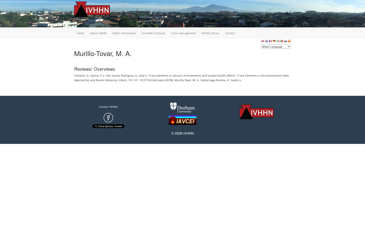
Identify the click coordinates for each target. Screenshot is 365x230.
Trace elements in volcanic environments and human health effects (192, 75)
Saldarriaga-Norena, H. (214, 80)
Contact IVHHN (108, 107)
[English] (262, 42)
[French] (270, 42)
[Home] (98, 9)
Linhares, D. (81, 75)
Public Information (124, 33)
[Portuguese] (281, 42)
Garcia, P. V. (97, 75)
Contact (230, 33)
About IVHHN (98, 33)
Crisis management (183, 33)
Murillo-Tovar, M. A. (187, 80)
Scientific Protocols (153, 33)
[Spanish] (289, 42)
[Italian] (277, 42)
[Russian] (285, 42)
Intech (123, 80)
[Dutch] (266, 42)
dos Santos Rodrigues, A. (122, 75)
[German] (274, 42)
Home (80, 33)
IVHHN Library (210, 33)
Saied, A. (236, 80)
